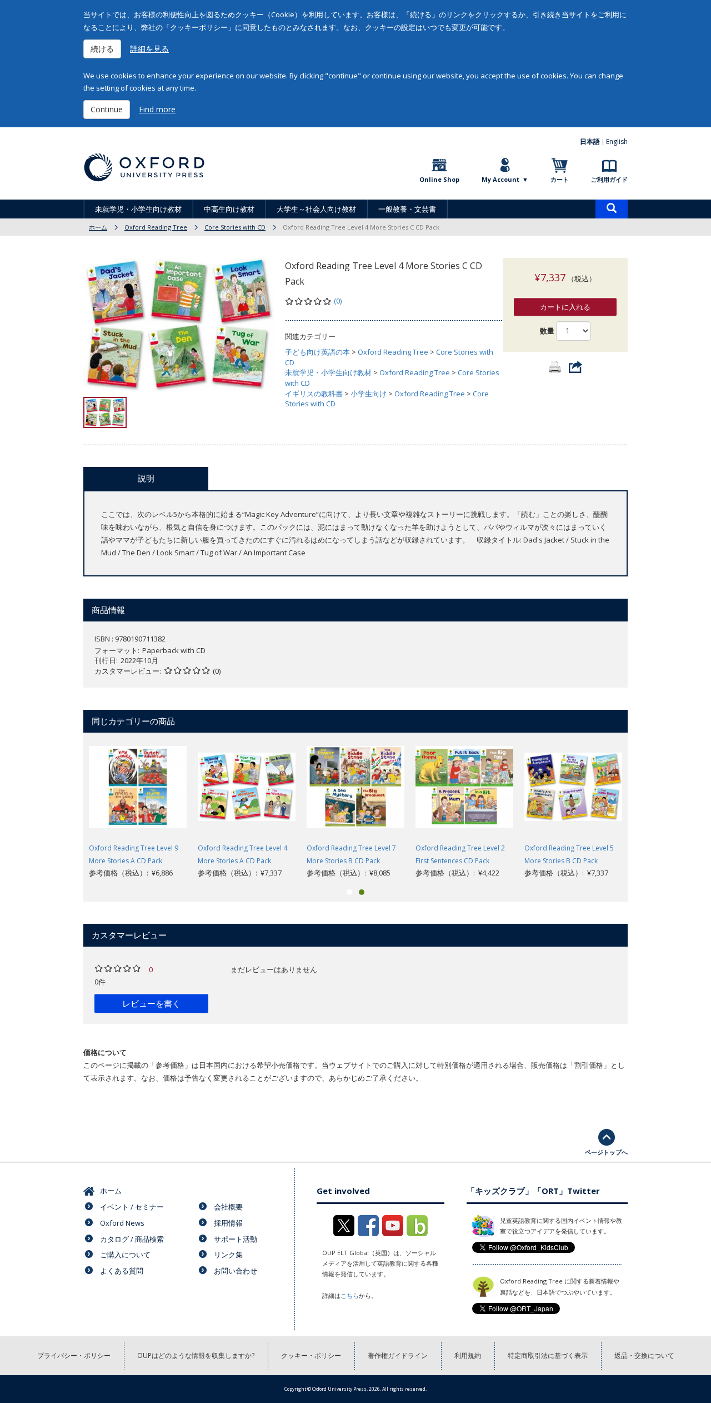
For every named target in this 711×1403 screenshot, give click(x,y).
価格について (105, 1052)
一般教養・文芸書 (407, 209)
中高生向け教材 (229, 209)
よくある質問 (121, 1271)
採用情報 (228, 1223)
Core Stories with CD (235, 227)
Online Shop (439, 179)
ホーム (98, 227)
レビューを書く (151, 1003)
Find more (157, 109)
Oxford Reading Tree (155, 227)
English (617, 141)
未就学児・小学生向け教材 (138, 209)
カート (559, 179)
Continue (107, 109)
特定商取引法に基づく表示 (548, 1355)
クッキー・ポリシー (311, 1355)
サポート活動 (235, 1239)
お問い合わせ (235, 1271)
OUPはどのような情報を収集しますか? (195, 1355)
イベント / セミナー (132, 1207)
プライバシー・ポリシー (74, 1355)
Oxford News (122, 1223)
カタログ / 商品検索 (132, 1239)
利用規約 (467, 1355)
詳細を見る (149, 48)
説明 (146, 478)
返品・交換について (644, 1355)
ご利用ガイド (609, 179)
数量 (547, 331)
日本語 (590, 141)
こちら (350, 1295)
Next (644, 809)
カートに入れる (565, 307)
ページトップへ (606, 1152)
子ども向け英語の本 (317, 352)
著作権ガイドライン (398, 1355)
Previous (67, 809)
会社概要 (228, 1207)
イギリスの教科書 (314, 394)
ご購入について (125, 1255)
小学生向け (369, 394)
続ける (102, 48)
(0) (338, 301)
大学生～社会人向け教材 (316, 209)
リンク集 (228, 1255)
